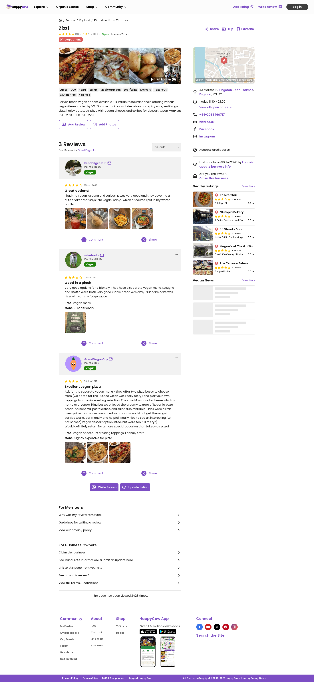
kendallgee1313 (95, 163)
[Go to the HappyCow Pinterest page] (225, 627)
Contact (96, 632)
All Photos (166, 79)
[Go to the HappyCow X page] (217, 627)
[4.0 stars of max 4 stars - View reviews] (222, 216)
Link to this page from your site (80, 568)
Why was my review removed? (80, 515)
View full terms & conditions (78, 583)
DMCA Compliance (113, 678)
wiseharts (91, 255)
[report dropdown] (176, 162)
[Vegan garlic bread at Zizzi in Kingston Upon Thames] (97, 452)
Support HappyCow (140, 678)
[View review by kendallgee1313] (73, 167)
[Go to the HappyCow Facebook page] (199, 627)
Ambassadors (69, 633)
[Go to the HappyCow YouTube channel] (208, 627)
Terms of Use (90, 678)
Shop (90, 7)
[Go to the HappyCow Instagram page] (234, 627)
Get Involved (68, 659)
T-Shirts (121, 626)
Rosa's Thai (228, 195)
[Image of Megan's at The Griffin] (203, 250)
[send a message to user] (110, 163)
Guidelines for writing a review (80, 522)
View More (248, 186)
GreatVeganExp (87, 150)
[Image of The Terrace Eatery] (203, 267)
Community (114, 7)
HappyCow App (154, 618)
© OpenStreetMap (228, 79)
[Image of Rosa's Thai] (203, 199)
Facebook (206, 129)
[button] (224, 61)
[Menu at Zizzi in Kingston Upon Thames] (75, 322)
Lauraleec (249, 162)
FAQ (93, 626)
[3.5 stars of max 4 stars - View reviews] (66, 34)
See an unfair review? (74, 575)
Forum (64, 646)
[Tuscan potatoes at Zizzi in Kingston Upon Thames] (75, 452)
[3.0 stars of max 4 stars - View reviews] (222, 199)
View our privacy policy (75, 530)
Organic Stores (67, 7)
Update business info (215, 167)
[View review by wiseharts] (73, 260)
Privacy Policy (70, 678)
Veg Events (67, 639)
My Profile (66, 626)
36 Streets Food (231, 229)
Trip (230, 29)
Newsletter (67, 652)
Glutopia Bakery (232, 212)
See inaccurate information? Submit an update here (96, 560)
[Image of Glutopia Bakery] (203, 216)
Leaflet (199, 79)
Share (214, 29)
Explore (39, 7)
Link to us (97, 639)
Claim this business (72, 552)
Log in (297, 7)
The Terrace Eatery (234, 263)
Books (120, 633)
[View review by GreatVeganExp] (73, 363)
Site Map (97, 645)
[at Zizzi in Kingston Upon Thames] (75, 218)
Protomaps (211, 79)
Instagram (207, 136)
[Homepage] (17, 6)
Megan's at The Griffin (236, 246)
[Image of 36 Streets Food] (203, 233)
